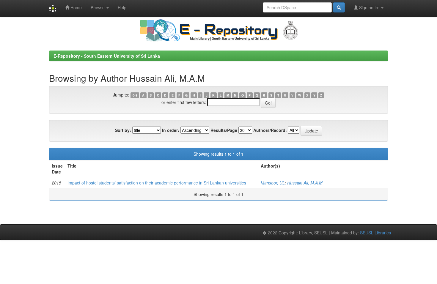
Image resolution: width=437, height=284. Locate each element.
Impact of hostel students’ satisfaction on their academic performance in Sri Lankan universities (156, 183)
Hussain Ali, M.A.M (305, 183)
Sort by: (123, 130)
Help (122, 7)
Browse (98, 7)
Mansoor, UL (273, 183)
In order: (170, 130)
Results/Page (223, 130)
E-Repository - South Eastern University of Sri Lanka (107, 56)
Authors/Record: (270, 130)
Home (75, 7)
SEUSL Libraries (375, 233)
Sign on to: (369, 7)
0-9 (135, 95)
